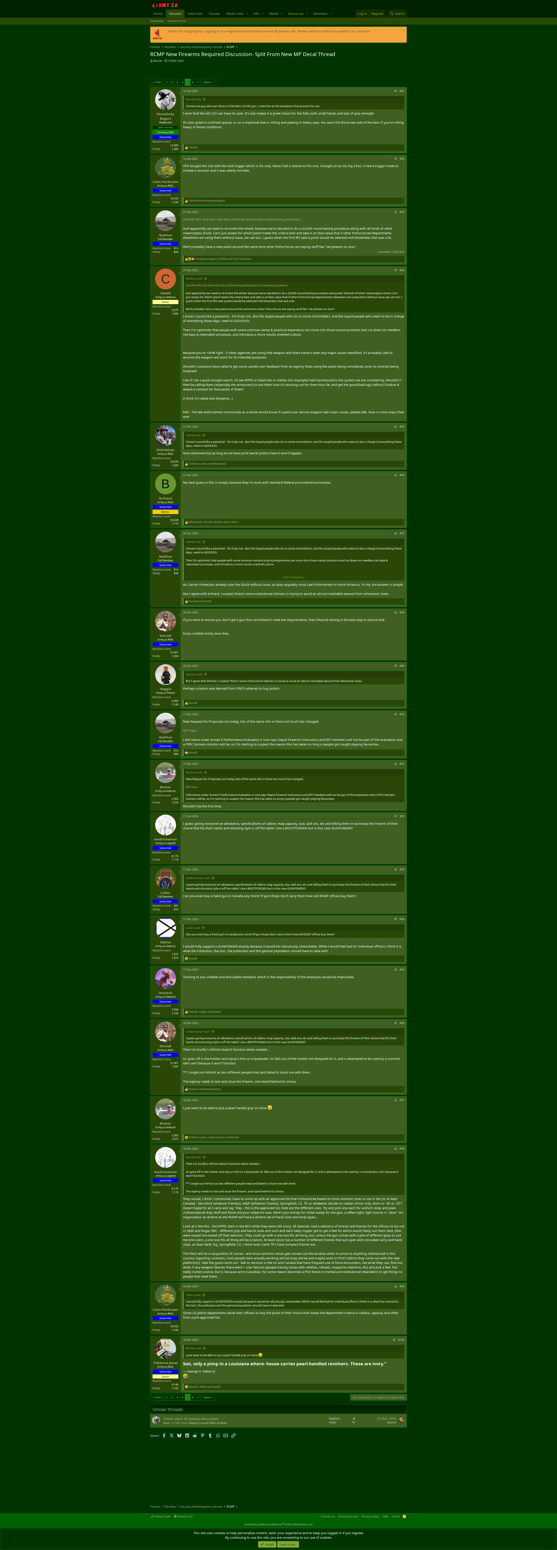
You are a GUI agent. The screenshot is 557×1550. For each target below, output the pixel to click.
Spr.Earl (391, 1422)
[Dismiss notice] (402, 31)
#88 (402, 612)
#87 (402, 533)
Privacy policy (370, 1516)
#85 (402, 426)
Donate (214, 13)
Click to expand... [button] (294, 577)
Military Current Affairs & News (208, 1423)
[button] (247, 14)
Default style (162, 1516)
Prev (158, 82)
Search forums (176, 21)
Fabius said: (193, 1295)
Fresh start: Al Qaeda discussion (190, 1418)
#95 (402, 969)
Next (207, 82)
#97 (402, 1100)
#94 (402, 919)
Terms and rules (348, 1516)
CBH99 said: (193, 435)
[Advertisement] (201, 71)
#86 (402, 475)
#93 (402, 869)
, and (223, 259)
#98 (402, 1148)
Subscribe (195, 13)
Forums (175, 13)
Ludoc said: (193, 928)
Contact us (328, 1516)
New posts (157, 21)
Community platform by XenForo (278, 1524)
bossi (166, 1423)
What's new (234, 13)
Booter (158, 61)
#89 (402, 666)
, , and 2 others (214, 522)
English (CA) (185, 1516)
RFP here (189, 730)
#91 (402, 764)
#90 (402, 714)
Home (158, 13)
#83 (402, 212)
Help (385, 1516)
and (207, 200)
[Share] (395, 91)
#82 (402, 159)
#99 (402, 1286)
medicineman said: (198, 878)
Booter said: (193, 1348)
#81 (402, 91)
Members (320, 13)
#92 (402, 816)
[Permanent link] (388, 1364)
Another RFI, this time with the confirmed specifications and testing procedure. (242, 219)
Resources (296, 13)
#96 (402, 1023)
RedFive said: (194, 278)
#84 (402, 270)
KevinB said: (193, 99)
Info (256, 13)
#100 (401, 1340)
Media (273, 13)
